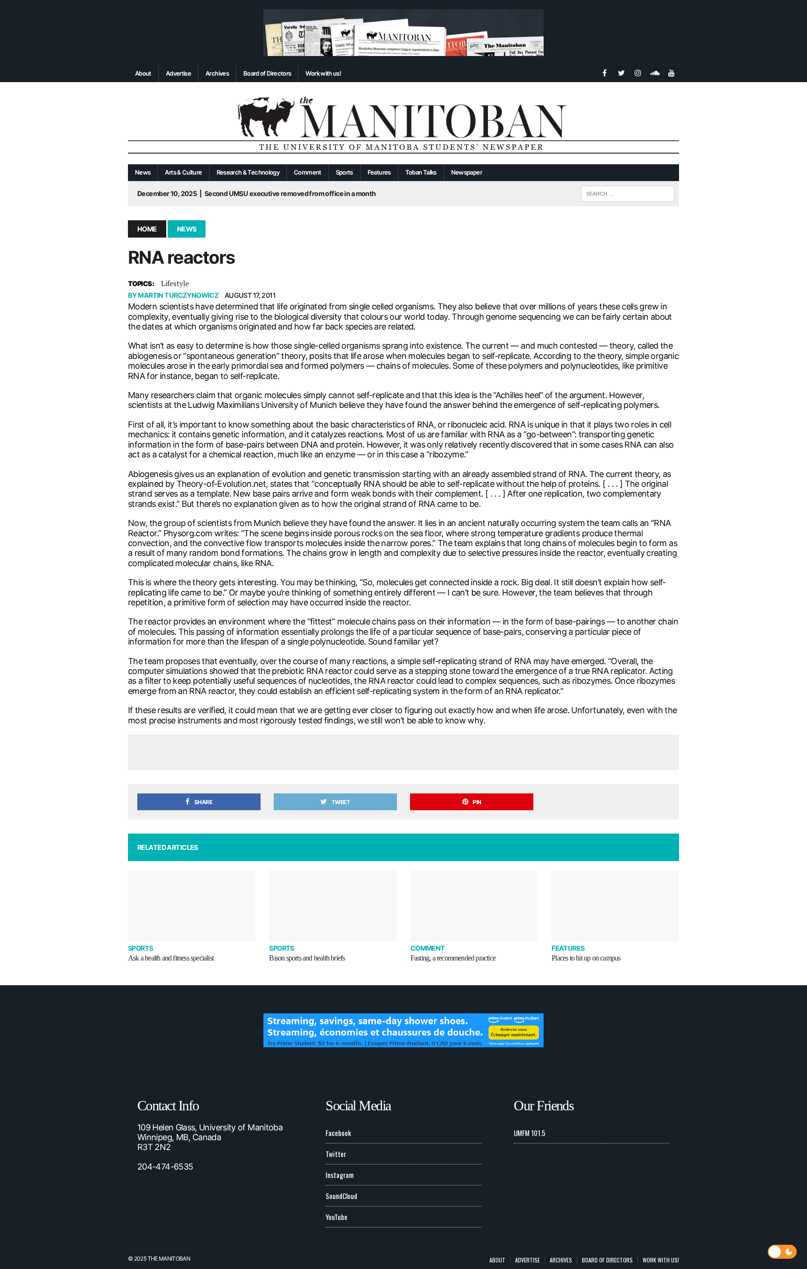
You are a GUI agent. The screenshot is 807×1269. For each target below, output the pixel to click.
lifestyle (175, 283)
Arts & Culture (183, 172)
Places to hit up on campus (586, 958)
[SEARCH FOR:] (627, 192)
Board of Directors (267, 73)
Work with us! (323, 73)
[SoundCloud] (654, 71)
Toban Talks (421, 172)
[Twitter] (621, 71)
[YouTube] (671, 71)
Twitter (336, 1154)
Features (379, 172)
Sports (344, 172)
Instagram (340, 1175)
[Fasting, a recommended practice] (474, 906)
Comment (307, 172)
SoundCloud (341, 1196)
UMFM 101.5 (529, 1133)
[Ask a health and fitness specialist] (191, 906)
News (142, 172)
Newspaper (466, 172)
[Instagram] (637, 71)
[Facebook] (604, 71)
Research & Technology (248, 172)
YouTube (336, 1217)
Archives (217, 73)
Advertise (178, 73)
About (143, 73)
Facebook (338, 1133)
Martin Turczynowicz (178, 295)
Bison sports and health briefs (307, 958)
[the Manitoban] (403, 123)
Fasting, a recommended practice (453, 958)
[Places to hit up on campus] (615, 906)
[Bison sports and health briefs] (332, 906)
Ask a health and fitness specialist (170, 958)
